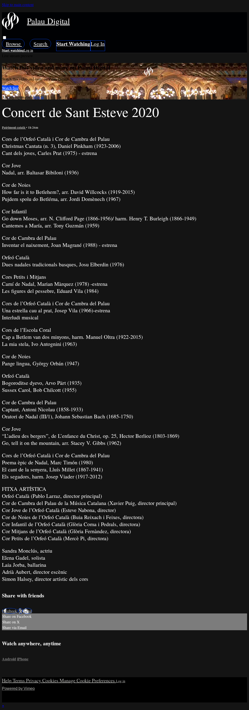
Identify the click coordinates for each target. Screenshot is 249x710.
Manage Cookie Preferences (88, 680)
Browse (14, 43)
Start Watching (73, 45)
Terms (19, 680)
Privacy (34, 680)
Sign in (97, 45)
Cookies (51, 680)
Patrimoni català (14, 127)
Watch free (10, 87)
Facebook (10, 610)
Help (7, 680)
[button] (4, 37)
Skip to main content (18, 4)
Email (27, 610)
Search (41, 43)
